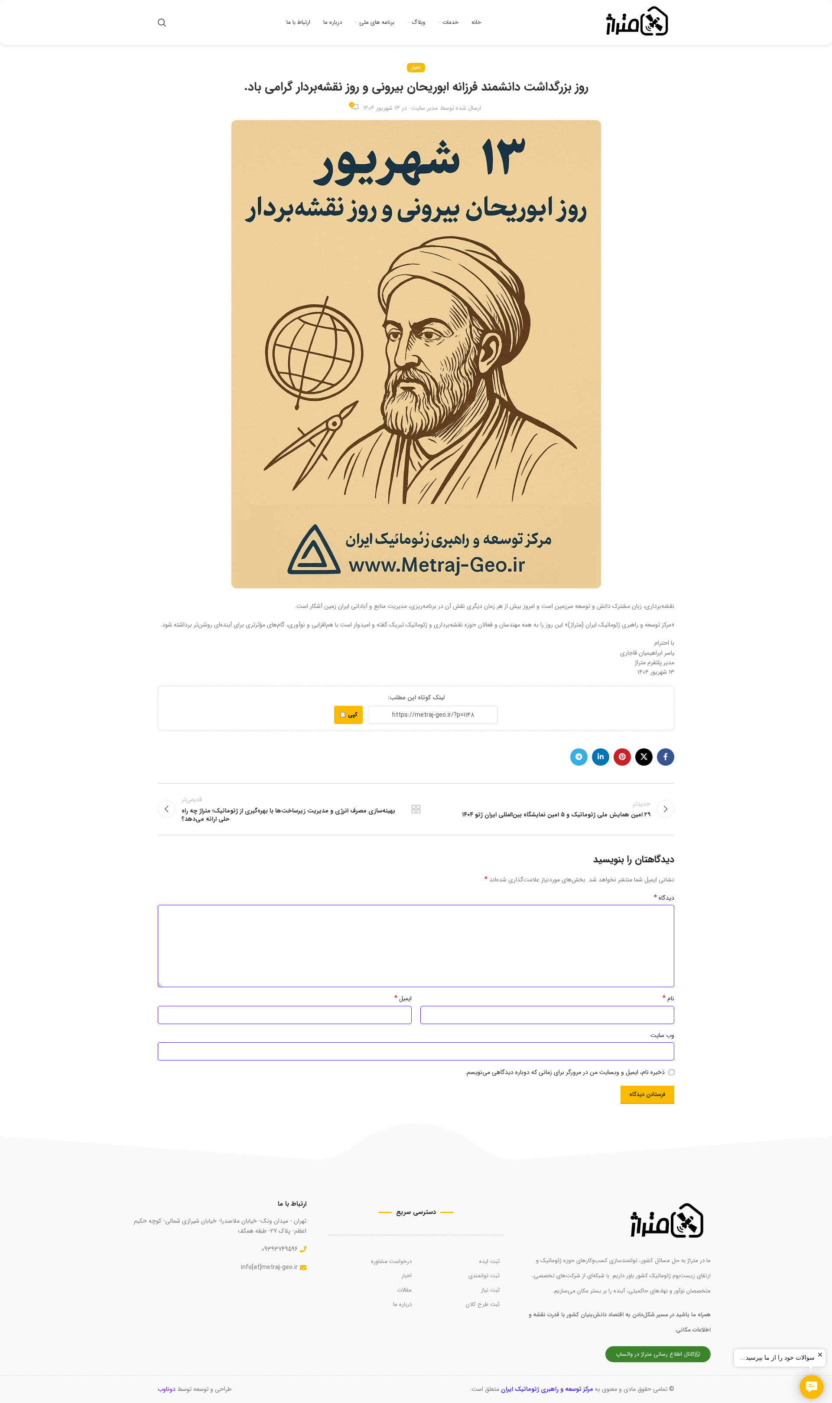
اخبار (416, 68)
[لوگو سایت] (637, 22)
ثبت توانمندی (484, 1275)
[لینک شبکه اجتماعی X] (644, 757)
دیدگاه (664, 898)
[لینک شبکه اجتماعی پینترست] (622, 757)
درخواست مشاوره (391, 1261)
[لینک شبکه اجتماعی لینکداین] (600, 757)
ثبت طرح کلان (483, 1304)
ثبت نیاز (490, 1290)
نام (668, 998)
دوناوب (167, 1389)
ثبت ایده (489, 1261)
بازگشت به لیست (416, 809)
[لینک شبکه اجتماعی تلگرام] (579, 757)
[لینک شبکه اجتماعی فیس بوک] (665, 757)
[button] (811, 1387)
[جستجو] (162, 22)
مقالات (404, 1290)
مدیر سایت (424, 108)
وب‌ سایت (662, 1035)
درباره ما (402, 1304)
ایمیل (403, 998)
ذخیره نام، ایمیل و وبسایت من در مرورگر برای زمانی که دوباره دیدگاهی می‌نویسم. (565, 1072)
